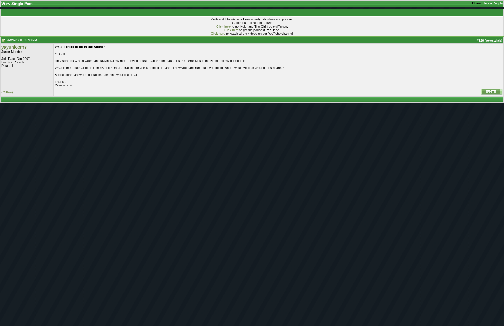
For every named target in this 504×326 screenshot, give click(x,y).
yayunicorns (14, 47)
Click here (223, 26)
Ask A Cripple (493, 3)
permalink (493, 40)
